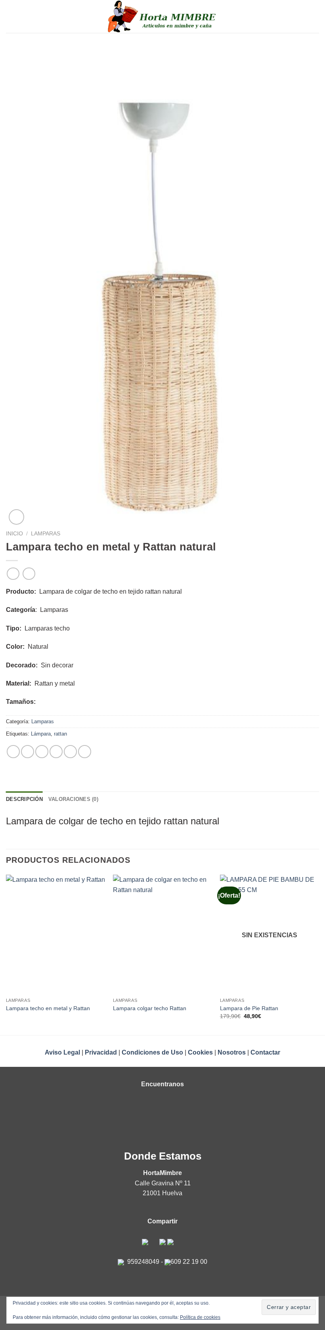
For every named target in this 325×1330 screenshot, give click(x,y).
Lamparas (45, 534)
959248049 (143, 1261)
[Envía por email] (56, 751)
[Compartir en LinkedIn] (84, 751)
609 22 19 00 (188, 1261)
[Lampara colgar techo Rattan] (162, 934)
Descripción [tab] (24, 799)
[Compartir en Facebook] (27, 751)
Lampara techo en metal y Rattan (48, 1008)
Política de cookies (200, 1317)
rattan (60, 734)
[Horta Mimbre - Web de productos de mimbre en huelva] (162, 16)
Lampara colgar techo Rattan (149, 1008)
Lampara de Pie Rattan (249, 1008)
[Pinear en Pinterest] (70, 751)
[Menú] (10, 16)
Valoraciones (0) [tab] (73, 799)
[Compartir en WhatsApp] (13, 751)
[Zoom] (16, 517)
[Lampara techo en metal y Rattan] (55, 934)
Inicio (14, 534)
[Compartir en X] (41, 751)
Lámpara (41, 734)
